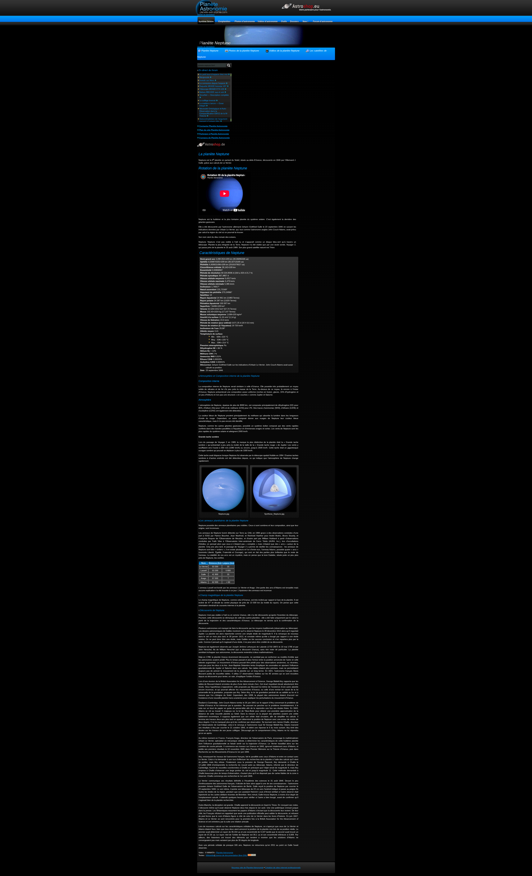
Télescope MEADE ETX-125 (212, 89)
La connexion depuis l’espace (212, 83)
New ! (305, 21)
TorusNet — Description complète (214, 95)
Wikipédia (210, 855)
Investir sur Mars (207, 80)
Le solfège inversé (207, 100)
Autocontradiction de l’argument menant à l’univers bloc (213, 120)
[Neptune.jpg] (224, 511)
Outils (284, 21)
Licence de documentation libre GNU (231, 855)
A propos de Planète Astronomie (214, 138)
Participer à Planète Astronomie (214, 134)
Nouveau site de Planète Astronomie (247, 867)
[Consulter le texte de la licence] (252, 855)
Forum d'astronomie (322, 21)
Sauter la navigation (206, 14)
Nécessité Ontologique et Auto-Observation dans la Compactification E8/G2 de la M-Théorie (213, 112)
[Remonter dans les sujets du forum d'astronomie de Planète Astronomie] (231, 75)
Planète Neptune (209, 50)
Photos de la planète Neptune (244, 50)
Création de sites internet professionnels (282, 867)
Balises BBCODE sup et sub (211, 92)
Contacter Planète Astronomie (213, 126)
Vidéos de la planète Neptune (284, 50)
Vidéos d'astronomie (267, 21)
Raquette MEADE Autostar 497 (213, 86)
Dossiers (294, 21)
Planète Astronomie (224, 852)
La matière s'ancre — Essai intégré (211, 104)
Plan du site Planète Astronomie (214, 130)
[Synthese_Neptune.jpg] (274, 511)
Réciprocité (204, 77)
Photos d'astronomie (245, 21)
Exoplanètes (224, 21)
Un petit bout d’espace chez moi (213, 74)
